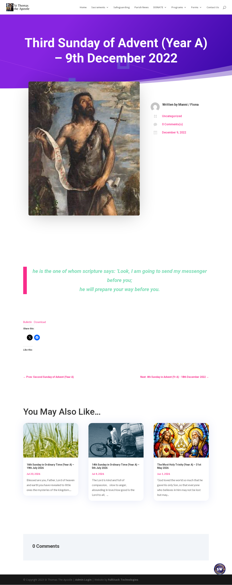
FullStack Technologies (123, 579)
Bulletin (27, 322)
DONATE (158, 7)
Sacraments (98, 7)
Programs (177, 7)
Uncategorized (172, 116)
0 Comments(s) (172, 124)
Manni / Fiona (188, 104)
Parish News (141, 7)
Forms (194, 7)
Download (40, 322)
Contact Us (213, 7)
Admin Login (83, 579)
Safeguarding (121, 7)
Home (83, 7)
